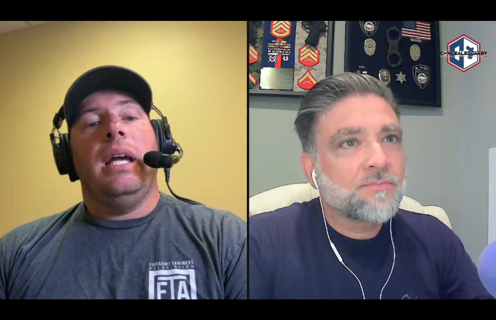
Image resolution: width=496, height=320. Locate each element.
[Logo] (16, 294)
